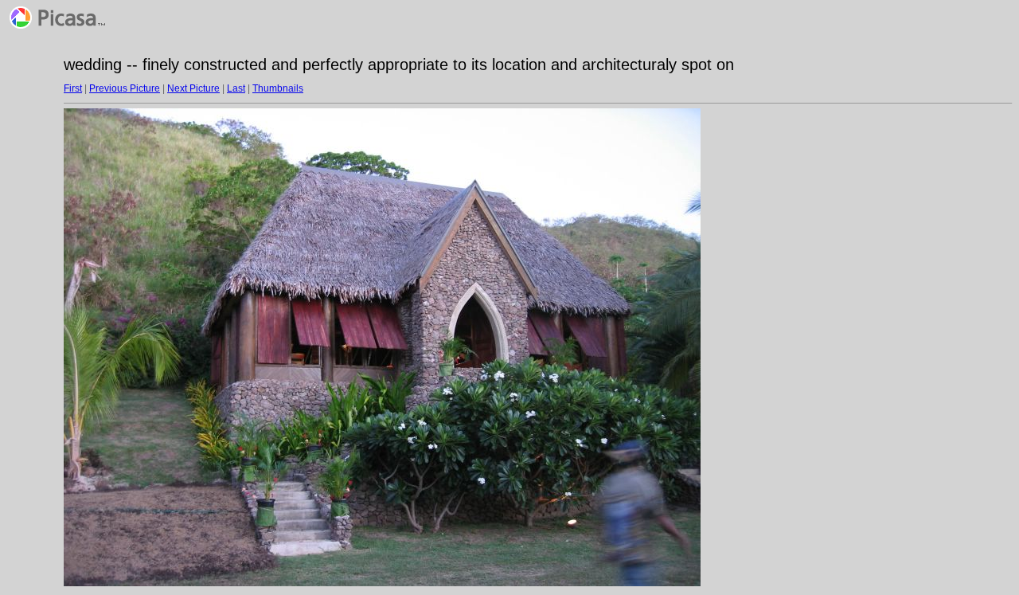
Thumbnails (277, 88)
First (73, 88)
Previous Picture (124, 88)
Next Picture (193, 88)
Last (236, 88)
